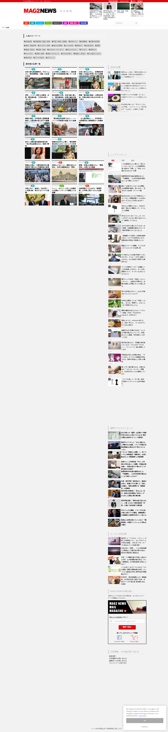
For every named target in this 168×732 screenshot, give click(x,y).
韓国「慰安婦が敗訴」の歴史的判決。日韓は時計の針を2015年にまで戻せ (91, 97)
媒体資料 (112, 656)
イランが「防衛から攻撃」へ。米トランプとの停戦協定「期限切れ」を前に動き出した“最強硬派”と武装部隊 (133, 454)
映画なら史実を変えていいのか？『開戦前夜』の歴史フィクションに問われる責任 (133, 522)
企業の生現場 (94, 41)
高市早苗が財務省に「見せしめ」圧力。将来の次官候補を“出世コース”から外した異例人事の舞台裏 (133, 493)
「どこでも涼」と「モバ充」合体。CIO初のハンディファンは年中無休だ (133, 381)
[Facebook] (61, 11)
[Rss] (67, 11)
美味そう (93, 49)
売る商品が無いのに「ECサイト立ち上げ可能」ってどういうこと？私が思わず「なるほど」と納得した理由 (133, 107)
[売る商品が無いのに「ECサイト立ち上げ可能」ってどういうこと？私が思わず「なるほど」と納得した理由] (114, 111)
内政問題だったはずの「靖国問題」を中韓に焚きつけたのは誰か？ (90, 190)
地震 (98, 45)
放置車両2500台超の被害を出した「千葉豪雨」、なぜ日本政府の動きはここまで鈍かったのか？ (96, 14)
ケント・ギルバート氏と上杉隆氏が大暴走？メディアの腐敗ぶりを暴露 (64, 190)
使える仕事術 (57, 45)
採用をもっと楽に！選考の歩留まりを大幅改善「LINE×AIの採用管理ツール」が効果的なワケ (133, 74)
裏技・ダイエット (53, 53)
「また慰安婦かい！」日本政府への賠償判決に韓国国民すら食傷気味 (91, 120)
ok (145, 720)
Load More (64, 209)
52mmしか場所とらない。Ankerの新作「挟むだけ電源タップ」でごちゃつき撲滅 (133, 208)
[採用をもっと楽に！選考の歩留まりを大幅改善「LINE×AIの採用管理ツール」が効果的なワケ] (114, 79)
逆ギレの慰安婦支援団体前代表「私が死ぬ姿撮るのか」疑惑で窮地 (37, 144)
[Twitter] (64, 11)
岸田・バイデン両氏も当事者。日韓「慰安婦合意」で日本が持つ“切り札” (37, 97)
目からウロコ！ (72, 49)
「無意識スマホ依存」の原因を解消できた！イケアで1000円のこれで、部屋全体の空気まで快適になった (133, 238)
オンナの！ (29, 53)
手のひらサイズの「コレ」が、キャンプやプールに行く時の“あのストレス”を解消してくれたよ (133, 218)
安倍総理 (29, 41)
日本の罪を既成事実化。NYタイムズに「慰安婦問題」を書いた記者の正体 (37, 74)
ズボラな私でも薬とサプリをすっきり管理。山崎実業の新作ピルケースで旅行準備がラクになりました (133, 228)
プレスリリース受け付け (118, 663)
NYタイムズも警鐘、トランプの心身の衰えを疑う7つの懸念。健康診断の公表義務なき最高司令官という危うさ (133, 512)
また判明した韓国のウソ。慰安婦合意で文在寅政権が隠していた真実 (64, 74)
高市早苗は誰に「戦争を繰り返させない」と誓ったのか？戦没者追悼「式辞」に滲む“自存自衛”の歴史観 (109, 15)
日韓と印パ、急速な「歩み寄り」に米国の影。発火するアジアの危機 (37, 190)
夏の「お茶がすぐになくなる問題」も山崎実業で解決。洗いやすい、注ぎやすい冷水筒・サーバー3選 (133, 188)
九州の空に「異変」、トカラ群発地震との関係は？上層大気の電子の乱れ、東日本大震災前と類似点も (133, 550)
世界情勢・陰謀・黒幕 (42, 41)
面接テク (80, 45)
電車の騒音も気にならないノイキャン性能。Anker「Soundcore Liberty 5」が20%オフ (133, 313)
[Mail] (70, 11)
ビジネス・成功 (45, 45)
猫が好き (29, 58)
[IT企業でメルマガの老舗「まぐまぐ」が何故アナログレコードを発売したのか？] (114, 101)
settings (145, 726)
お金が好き (89, 45)
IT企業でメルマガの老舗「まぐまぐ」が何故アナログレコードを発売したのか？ (133, 97)
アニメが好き (39, 58)
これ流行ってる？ (95, 53)
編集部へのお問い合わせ (118, 661)
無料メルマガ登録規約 (115, 617)
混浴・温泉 (41, 49)
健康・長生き (30, 49)
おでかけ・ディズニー (56, 49)
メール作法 (69, 45)
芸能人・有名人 (80, 53)
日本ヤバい (74, 41)
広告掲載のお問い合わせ (118, 658)
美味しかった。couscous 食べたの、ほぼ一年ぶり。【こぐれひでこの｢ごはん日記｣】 (133, 323)
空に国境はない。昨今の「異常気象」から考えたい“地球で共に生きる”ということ (137, 13)
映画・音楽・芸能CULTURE (122, 11)
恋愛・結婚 (40, 53)
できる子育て (67, 53)
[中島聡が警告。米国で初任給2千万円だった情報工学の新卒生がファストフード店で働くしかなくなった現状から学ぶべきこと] (114, 90)
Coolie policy (142, 716)
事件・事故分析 (31, 45)
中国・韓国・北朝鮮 (60, 41)
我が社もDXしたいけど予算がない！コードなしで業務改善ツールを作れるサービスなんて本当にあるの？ (133, 198)
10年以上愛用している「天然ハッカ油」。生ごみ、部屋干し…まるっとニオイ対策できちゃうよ (133, 303)
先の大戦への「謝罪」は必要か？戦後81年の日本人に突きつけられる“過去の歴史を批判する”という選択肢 (133, 435)
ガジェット (51, 58)
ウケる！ (84, 49)
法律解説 (84, 41)
